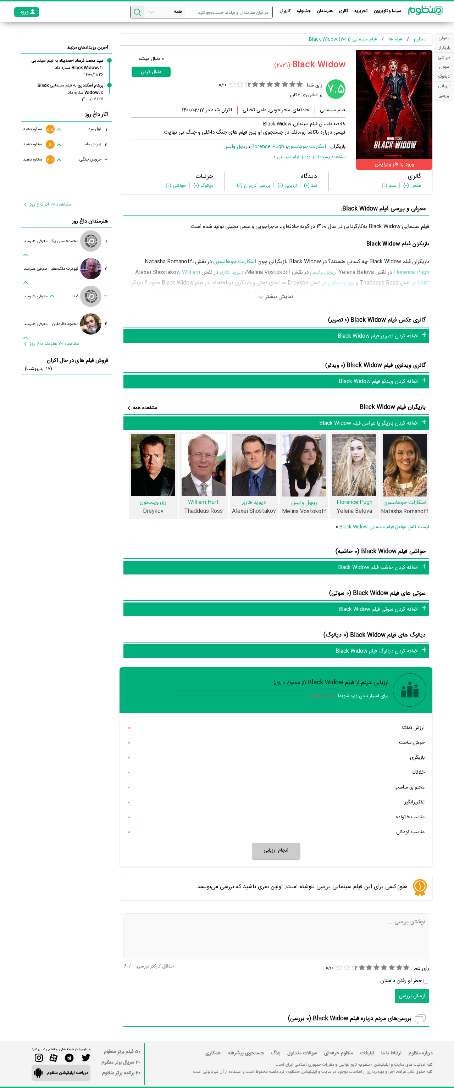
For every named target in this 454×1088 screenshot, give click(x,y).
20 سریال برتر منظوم (120, 1062)
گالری (343, 11)
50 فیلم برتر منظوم (122, 1052)
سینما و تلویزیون (387, 11)
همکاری (213, 1053)
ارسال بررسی (412, 996)
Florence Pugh (267, 146)
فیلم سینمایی (332, 110)
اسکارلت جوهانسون (306, 146)
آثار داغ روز (96, 114)
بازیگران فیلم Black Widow (393, 407)
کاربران (284, 11)
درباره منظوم (421, 1053)
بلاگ (275, 1053)
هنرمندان (325, 11)
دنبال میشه (151, 59)
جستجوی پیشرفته (246, 1053)
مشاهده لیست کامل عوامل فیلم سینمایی (311, 157)
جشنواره (304, 11)
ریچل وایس (235, 146)
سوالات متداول (302, 1053)
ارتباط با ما (391, 1053)
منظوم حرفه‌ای (338, 1053)
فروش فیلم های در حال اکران (77, 360)
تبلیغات (367, 1053)
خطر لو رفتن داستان (401, 980)
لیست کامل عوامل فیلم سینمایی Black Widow (384, 527)
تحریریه (360, 11)
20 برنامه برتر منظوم (121, 1073)
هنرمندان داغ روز (90, 221)
